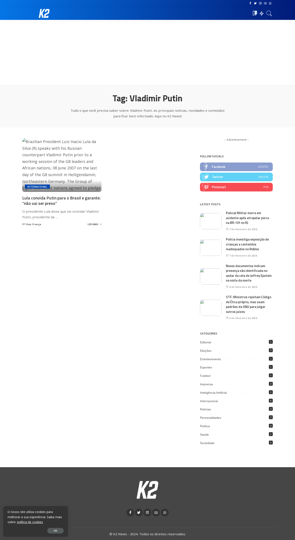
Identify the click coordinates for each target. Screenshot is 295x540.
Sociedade (207, 443)
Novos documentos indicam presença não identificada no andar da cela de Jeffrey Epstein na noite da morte (249, 273)
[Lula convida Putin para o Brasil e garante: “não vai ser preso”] (62, 165)
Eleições (205, 350)
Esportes (206, 367)
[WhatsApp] (270, 3)
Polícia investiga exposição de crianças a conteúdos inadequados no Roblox (247, 244)
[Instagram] (260, 3)
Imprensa (206, 384)
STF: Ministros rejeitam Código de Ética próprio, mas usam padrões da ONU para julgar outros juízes (248, 304)
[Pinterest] (236, 187)
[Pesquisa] (269, 13)
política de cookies (30, 522)
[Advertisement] (147, 52)
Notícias (205, 409)
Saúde (204, 434)
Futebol (205, 376)
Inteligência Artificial (213, 392)
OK (55, 530)
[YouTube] (265, 3)
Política (205, 426)
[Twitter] (255, 3)
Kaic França (33, 224)
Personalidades (210, 417)
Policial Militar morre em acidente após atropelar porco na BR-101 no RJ (247, 217)
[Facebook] (250, 3)
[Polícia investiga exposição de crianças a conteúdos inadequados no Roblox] (211, 248)
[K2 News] (44, 13)
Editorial (205, 342)
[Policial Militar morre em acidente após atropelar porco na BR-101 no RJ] (211, 221)
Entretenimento (210, 359)
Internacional (37, 186)
